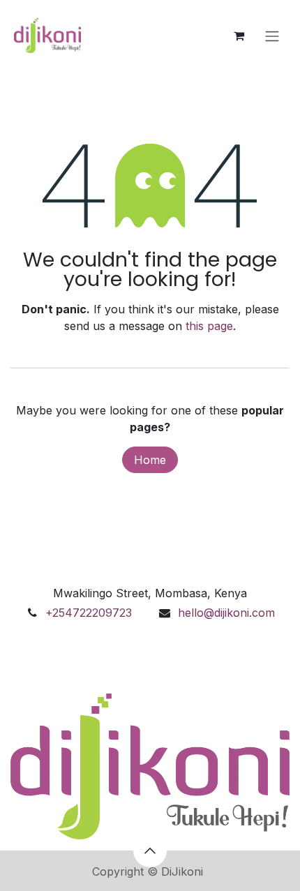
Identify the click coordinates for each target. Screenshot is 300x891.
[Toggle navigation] (272, 35)
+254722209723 (88, 613)
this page (209, 326)
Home (150, 460)
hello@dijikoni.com (226, 613)
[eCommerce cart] (239, 36)
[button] (150, 850)
